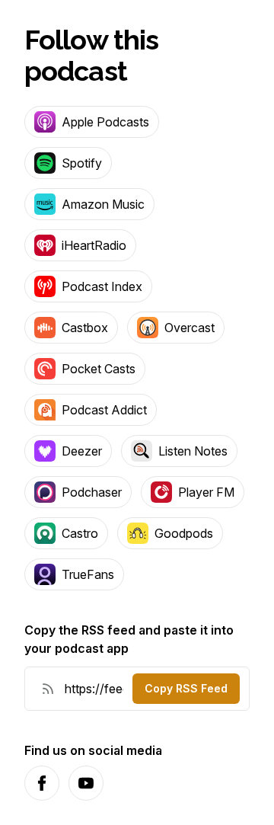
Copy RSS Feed (186, 688)
